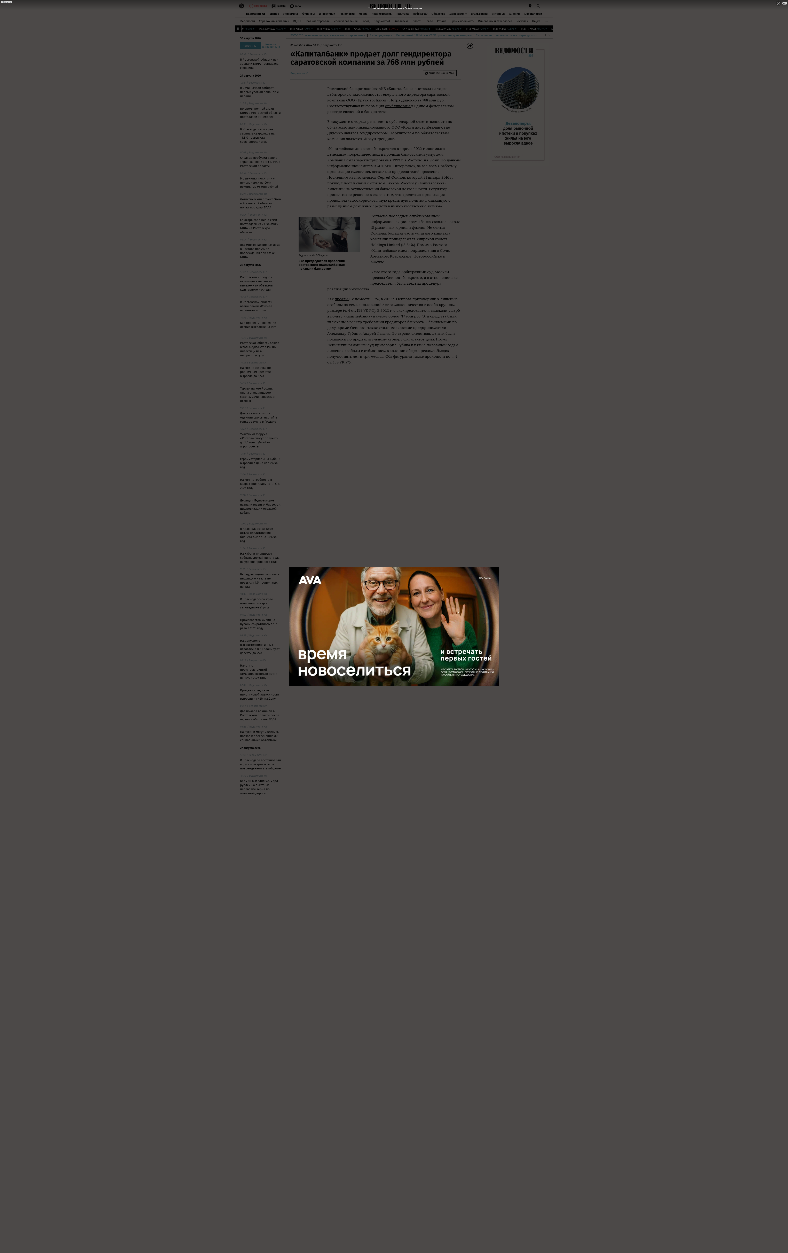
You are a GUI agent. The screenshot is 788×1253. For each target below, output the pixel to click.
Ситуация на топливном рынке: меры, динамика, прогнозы (515, 35)
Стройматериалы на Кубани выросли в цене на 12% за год (260, 463)
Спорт (416, 21)
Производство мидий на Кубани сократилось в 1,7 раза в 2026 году (258, 624)
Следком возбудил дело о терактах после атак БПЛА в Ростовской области (260, 162)
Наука (536, 21)
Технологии (347, 14)
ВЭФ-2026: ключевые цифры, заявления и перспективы (327, 35)
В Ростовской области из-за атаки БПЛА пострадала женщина (259, 64)
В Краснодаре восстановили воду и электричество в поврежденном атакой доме (260, 764)
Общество (438, 14)
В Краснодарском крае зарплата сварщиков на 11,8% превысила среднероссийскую (257, 136)
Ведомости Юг (255, 14)
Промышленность (462, 21)
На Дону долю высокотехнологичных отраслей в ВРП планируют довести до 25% (260, 647)
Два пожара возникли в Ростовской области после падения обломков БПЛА (259, 715)
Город (366, 21)
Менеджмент (458, 14)
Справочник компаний (274, 21)
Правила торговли (317, 21)
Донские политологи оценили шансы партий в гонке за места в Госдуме (258, 417)
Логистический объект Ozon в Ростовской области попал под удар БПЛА (260, 203)
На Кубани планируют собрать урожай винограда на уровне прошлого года (259, 558)
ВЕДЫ (297, 21)
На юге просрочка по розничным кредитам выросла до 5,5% (255, 372)
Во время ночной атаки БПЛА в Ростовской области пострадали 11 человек (260, 113)
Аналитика (401, 21)
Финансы (308, 14)
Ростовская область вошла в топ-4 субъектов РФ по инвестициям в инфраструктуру (259, 349)
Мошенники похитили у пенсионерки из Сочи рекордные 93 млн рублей (259, 183)
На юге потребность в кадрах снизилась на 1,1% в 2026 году (259, 484)
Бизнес (274, 14)
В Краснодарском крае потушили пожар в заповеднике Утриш (256, 603)
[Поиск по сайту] (538, 6)
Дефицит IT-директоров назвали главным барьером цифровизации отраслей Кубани (260, 507)
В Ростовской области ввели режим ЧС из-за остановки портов (256, 306)
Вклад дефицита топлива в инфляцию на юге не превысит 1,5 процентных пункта (259, 580)
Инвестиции (327, 14)
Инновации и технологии (495, 21)
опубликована (398, 106)
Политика (402, 14)
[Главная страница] (385, 6)
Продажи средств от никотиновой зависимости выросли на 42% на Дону (259, 694)
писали (342, 299)
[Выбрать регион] (530, 6)
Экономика (290, 14)
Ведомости (247, 21)
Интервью (498, 14)
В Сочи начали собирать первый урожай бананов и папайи (259, 92)
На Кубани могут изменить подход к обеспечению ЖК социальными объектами (259, 736)
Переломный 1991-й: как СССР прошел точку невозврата (434, 35)
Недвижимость (382, 14)
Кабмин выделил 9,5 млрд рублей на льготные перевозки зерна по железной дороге (259, 787)
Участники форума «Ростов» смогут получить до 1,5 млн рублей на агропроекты (259, 440)
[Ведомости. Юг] (407, 6)
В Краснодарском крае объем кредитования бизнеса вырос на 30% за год (258, 535)
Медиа (363, 14)
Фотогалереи (533, 14)
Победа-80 (420, 14)
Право (429, 21)
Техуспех (522, 21)
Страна (441, 21)
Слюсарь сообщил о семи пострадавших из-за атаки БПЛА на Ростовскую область (259, 226)
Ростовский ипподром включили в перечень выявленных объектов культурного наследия (256, 283)
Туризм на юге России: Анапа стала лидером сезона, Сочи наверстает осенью (258, 395)
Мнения (514, 14)
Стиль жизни (479, 14)
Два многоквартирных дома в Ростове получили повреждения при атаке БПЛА (260, 251)
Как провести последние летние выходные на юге (258, 325)
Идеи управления (346, 21)
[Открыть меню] (546, 6)
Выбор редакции (381, 35)
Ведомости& (382, 21)
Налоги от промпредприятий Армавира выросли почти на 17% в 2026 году (258, 672)
